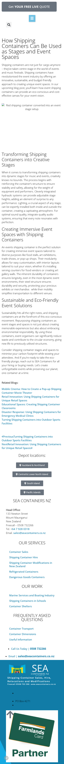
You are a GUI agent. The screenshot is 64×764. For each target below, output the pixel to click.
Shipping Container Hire (23, 557)
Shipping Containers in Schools (27, 600)
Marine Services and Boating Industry (31, 595)
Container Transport (21, 628)
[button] (32, 18)
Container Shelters (20, 606)
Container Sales (18, 552)
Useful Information (20, 639)
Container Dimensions (22, 634)
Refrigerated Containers (23, 571)
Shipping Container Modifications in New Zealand (30, 564)
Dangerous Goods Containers (27, 577)
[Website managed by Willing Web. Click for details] (6, 758)
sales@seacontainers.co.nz (29, 533)
